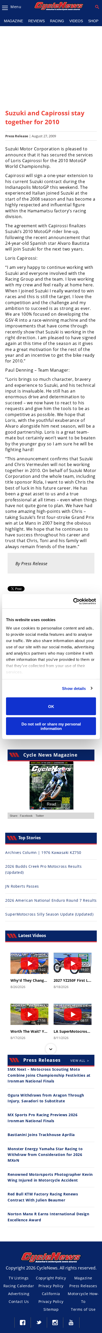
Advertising (19, 1293)
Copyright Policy (51, 1277)
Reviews (36, 21)
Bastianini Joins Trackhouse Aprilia (41, 1134)
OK (51, 706)
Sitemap (51, 1309)
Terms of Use (83, 1309)
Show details (74, 688)
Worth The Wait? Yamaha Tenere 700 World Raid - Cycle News (29, 1031)
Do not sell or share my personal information (51, 726)
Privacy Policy (51, 1285)
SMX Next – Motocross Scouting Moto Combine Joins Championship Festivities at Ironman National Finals (49, 1075)
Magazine (13, 21)
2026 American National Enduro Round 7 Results (51, 900)
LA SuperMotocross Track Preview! (73, 1031)
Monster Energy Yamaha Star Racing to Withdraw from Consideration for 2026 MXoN (45, 1154)
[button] (51, 953)
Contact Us (19, 1301)
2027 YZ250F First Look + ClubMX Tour (73, 980)
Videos (76, 21)
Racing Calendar (18, 1285)
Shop (93, 21)
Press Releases (83, 1285)
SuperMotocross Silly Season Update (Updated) (49, 914)
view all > (79, 1060)
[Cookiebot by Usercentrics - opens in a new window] (73, 601)
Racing (57, 21)
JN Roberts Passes (22, 886)
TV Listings (19, 1277)
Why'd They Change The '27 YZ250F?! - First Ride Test (29, 980)
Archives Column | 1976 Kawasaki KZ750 (43, 852)
